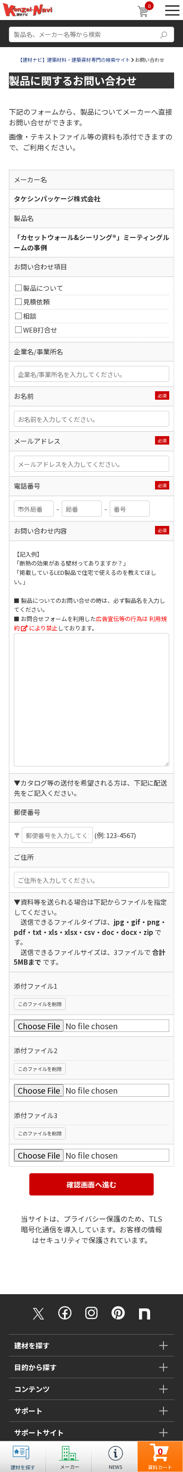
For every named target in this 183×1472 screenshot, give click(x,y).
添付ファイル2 (35, 1050)
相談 (29, 316)
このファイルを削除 (40, 1003)
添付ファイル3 (35, 1115)
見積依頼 (36, 301)
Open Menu (172, 10)
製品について (43, 288)
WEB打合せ (40, 329)
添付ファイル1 (35, 986)
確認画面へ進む (91, 1184)
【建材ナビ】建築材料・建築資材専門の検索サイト (74, 59)
